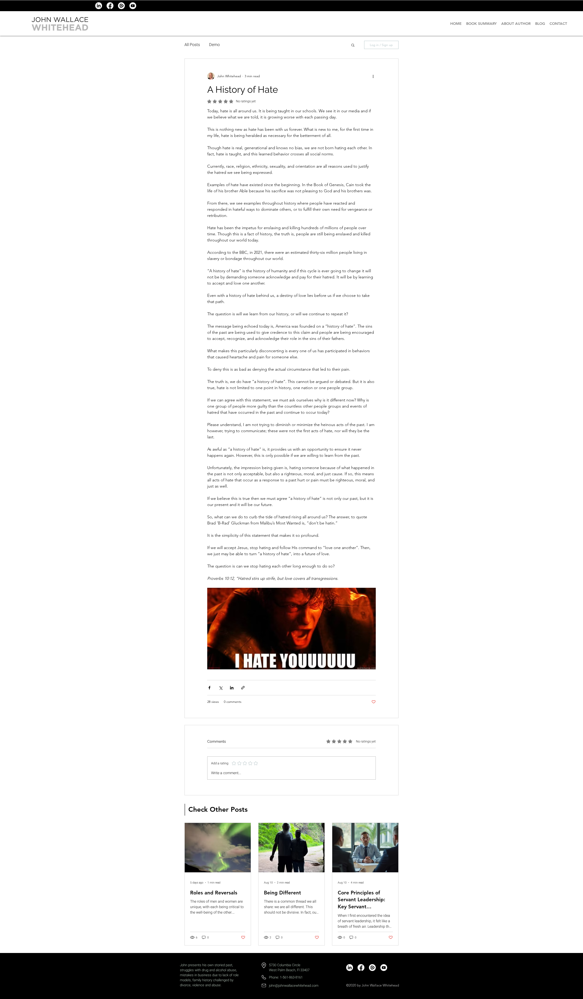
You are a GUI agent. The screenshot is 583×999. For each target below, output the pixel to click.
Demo (214, 45)
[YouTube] (132, 5)
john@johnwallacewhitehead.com (293, 985)
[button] (353, 45)
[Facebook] (110, 5)
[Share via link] (243, 688)
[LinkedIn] (98, 5)
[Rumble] (121, 5)
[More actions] (373, 76)
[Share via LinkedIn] (232, 688)
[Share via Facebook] (209, 688)
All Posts (192, 45)
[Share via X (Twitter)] (220, 688)
